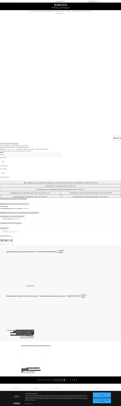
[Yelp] (76, 380)
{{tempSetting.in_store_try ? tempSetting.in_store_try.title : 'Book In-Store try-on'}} (30, 193)
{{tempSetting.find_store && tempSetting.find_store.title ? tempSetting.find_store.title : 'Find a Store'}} (60, 189)
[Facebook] (70, 380)
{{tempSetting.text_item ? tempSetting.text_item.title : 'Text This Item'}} (30, 196)
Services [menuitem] (78, 11)
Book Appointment (61, 1)
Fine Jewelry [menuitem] (57, 11)
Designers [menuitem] (64, 11)
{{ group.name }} (3, 157)
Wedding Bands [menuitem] (51, 11)
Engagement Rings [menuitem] (38, 11)
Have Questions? (4, 228)
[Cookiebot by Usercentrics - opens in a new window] (16, 403)
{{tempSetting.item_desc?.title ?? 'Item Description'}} (10, 223)
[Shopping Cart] (112, 1)
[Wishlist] (110, 1)
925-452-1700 (8, 230)
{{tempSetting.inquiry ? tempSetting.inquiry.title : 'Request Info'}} (60, 186)
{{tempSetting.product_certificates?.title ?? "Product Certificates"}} (13, 198)
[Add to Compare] (55, 13)
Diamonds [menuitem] (45, 11)
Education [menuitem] (83, 11)
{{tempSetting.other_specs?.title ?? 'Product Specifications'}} (12, 216)
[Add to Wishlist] (65, 13)
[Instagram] (72, 380)
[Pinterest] (74, 380)
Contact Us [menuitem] (88, 11)
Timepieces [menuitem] (69, 11)
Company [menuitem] (74, 11)
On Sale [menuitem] (31, 11)
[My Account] (114, 1)
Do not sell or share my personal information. (102, 400)
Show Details (28, 403)
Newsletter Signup (58, 380)
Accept (101, 395)
